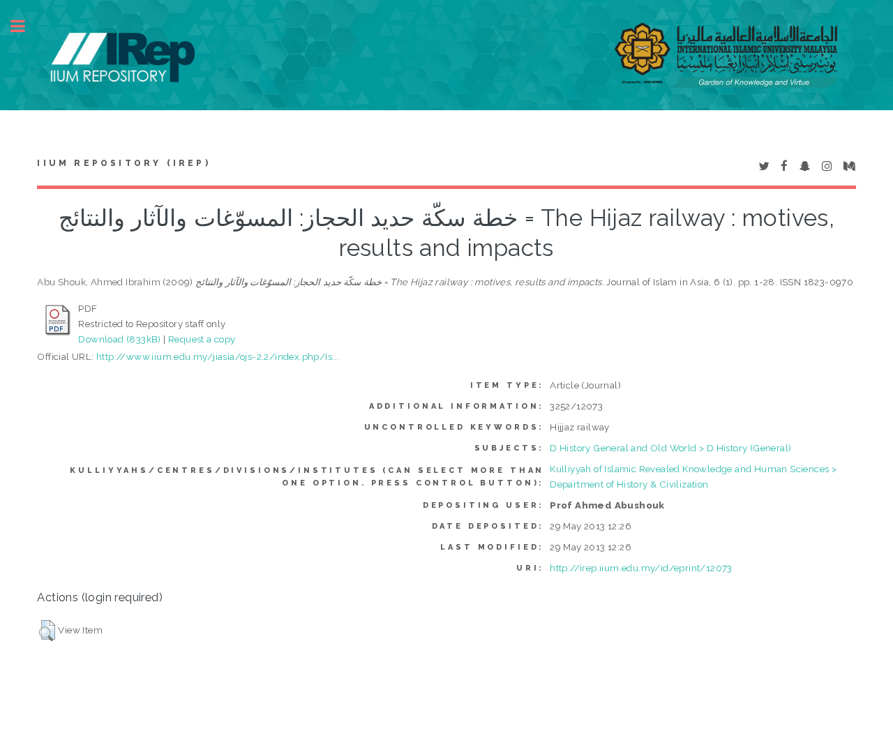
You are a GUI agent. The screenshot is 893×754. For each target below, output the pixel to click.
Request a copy (202, 339)
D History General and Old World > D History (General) (670, 447)
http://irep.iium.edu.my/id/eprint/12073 (641, 567)
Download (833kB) (119, 339)
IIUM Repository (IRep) (123, 163)
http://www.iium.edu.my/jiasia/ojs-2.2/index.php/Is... (217, 356)
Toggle (25, 26)
